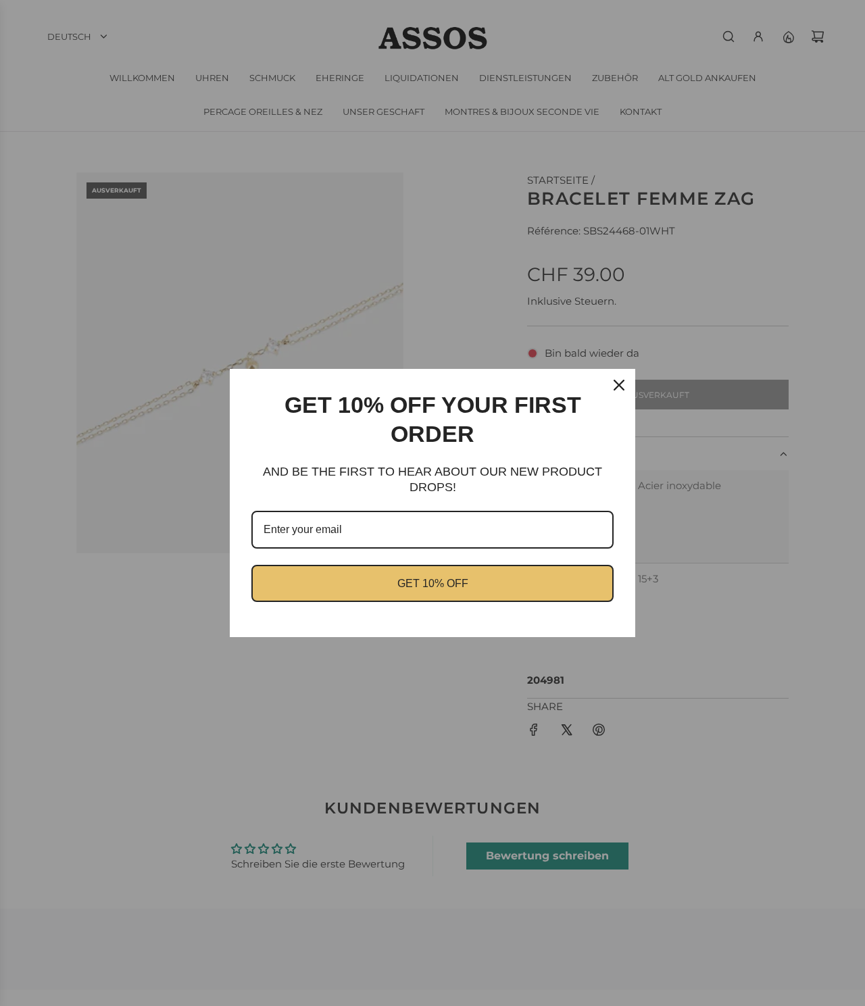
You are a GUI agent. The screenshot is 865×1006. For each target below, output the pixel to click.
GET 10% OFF (432, 583)
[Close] (619, 385)
